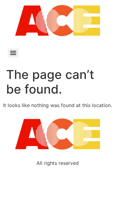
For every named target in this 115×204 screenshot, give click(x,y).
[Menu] (13, 52)
